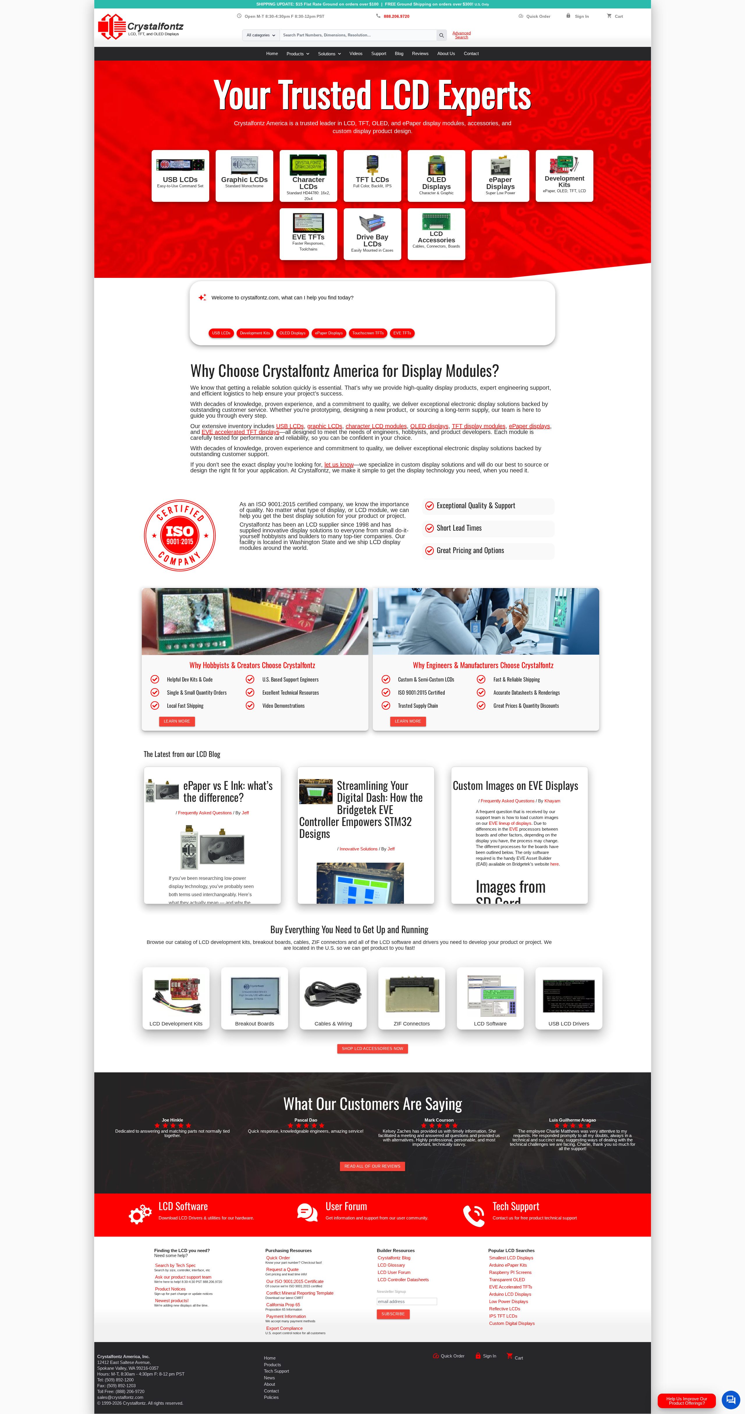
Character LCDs (308, 183)
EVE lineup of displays (510, 823)
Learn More (177, 721)
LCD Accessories (436, 237)
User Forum (346, 1205)
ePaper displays (529, 426)
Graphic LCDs (244, 179)
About (269, 1384)
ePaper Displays (500, 183)
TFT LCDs (372, 179)
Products (295, 53)
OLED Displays (436, 183)
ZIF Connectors (412, 1024)
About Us (446, 53)
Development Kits (564, 181)
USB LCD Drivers (569, 1024)
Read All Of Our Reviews (373, 1166)
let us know (339, 464)
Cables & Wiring (333, 1024)
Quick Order (534, 16)
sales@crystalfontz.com (120, 1397)
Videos (356, 53)
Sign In (582, 16)
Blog (399, 53)
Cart (619, 16)
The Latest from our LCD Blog (182, 754)
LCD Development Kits (176, 1024)
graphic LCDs (324, 426)
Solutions (327, 53)
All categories (258, 35)
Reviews (420, 53)
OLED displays (429, 426)
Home (272, 53)
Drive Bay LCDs (372, 240)
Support (378, 53)
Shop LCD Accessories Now (372, 1048)
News (269, 1377)
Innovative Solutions (359, 848)
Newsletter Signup (391, 1292)
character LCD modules (376, 426)
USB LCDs (180, 179)
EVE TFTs (308, 237)
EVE (513, 829)
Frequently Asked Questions (205, 812)
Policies (271, 1397)
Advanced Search (462, 35)
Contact (471, 53)
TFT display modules (478, 426)
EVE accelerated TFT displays (240, 432)
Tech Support (516, 1205)
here (554, 864)
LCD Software (490, 1024)
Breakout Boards (254, 1024)
